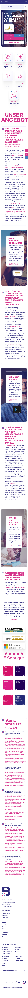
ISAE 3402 (12, 483)
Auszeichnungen (20, 587)
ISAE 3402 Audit (18, 956)
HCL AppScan (5, 960)
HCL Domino (5, 949)
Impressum (4, 934)
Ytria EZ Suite (18, 947)
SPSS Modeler (14, 211)
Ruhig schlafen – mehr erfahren (12, 545)
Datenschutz (5, 932)
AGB (3, 936)
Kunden (21, 595)
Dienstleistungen (14, 38)
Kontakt (4, 922)
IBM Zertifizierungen (20, 174)
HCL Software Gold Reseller (14, 344)
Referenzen (4, 928)
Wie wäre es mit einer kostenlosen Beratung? (14, 264)
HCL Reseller (5, 947)
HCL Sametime (5, 956)
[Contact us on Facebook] (3, 982)
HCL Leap (17, 951)
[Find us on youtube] (19, 982)
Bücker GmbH (14, 987)
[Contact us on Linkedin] (12, 982)
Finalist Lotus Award (10, 316)
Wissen (3, 965)
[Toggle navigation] (24, 970)
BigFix (19, 355)
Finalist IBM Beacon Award (16, 167)
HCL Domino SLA (6, 953)
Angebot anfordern (14, 42)
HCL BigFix (4, 958)
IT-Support (17, 958)
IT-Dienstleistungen (19, 960)
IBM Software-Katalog (17, 204)
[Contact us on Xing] (16, 982)
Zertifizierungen (9, 587)
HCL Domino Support (7, 951)
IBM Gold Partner (17, 155)
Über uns (4, 924)
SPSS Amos (22, 211)
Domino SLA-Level (15, 326)
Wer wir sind (9, 35)
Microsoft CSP (11, 445)
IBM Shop (19, 35)
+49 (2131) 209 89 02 (6, 904)
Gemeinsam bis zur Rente (13, 400)
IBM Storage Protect (12, 213)
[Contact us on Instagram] (6, 982)
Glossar (4, 963)
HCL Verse (17, 949)
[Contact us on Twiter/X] (9, 982)
